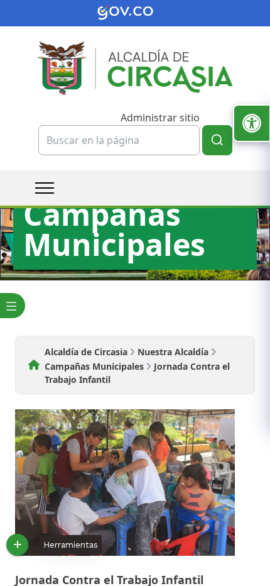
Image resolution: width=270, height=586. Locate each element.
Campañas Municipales (94, 366)
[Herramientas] (17, 545)
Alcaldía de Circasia (86, 352)
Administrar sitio (160, 117)
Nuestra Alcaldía (173, 352)
